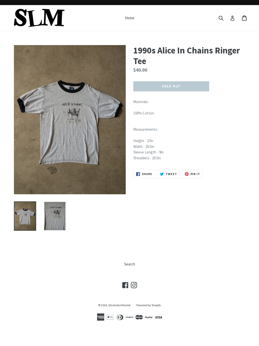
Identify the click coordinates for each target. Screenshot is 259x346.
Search (129, 264)
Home (129, 17)
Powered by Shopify (148, 305)
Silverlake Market (119, 305)
